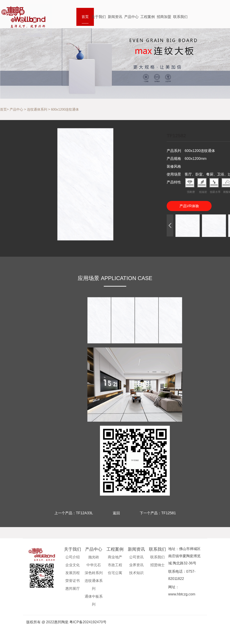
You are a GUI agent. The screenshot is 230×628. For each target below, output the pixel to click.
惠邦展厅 (72, 588)
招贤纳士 (157, 565)
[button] (170, 225)
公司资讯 (136, 557)
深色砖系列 (94, 573)
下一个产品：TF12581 (158, 513)
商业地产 (115, 557)
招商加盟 (164, 17)
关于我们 (98, 17)
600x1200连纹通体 (65, 109)
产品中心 (131, 17)
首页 (85, 17)
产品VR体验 (189, 206)
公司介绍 (72, 557)
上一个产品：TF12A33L (73, 513)
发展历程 (72, 573)
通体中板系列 (94, 600)
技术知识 (136, 573)
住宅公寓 (115, 573)
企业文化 (72, 565)
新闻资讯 (115, 17)
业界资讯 (136, 565)
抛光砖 (93, 557)
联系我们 (180, 17)
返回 (116, 513)
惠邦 (26, 16)
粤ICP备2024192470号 (87, 622)
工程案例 (147, 17)
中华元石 (93, 565)
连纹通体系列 (37, 109)
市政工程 (115, 565)
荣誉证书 (72, 581)
